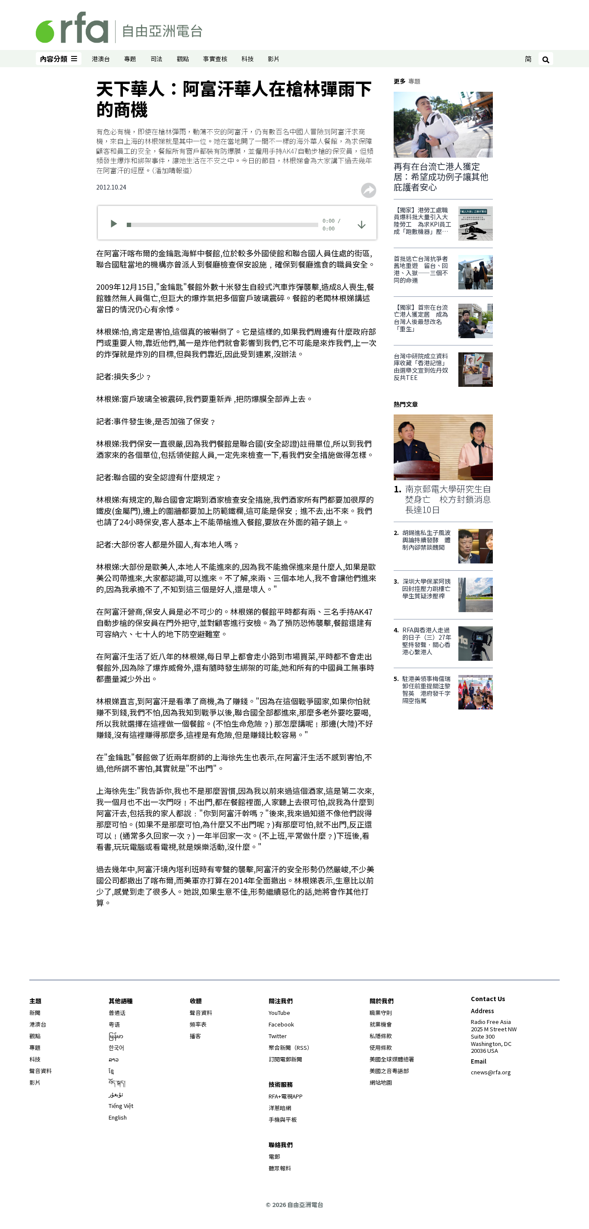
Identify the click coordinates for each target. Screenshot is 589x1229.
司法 (156, 58)
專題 (130, 58)
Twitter (278, 1036)
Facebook (281, 1024)
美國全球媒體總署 (392, 1059)
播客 (195, 1036)
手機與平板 (283, 1119)
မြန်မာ (116, 1036)
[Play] (117, 225)
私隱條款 (381, 1036)
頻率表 (198, 1024)
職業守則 (381, 1012)
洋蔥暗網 (280, 1108)
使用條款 (381, 1047)
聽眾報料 (280, 1168)
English (118, 1117)
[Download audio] (361, 224)
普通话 (117, 1012)
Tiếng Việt (121, 1105)
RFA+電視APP (286, 1096)
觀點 (183, 58)
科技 (247, 58)
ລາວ (114, 1059)
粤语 (114, 1024)
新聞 (35, 1012)
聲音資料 (40, 1071)
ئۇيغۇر (116, 1094)
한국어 (116, 1047)
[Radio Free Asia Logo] (119, 25)
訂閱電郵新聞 (285, 1059)
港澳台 (101, 58)
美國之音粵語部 (389, 1071)
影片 (274, 58)
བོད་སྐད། (117, 1082)
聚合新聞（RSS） (291, 1047)
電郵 (274, 1156)
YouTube (279, 1012)
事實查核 (215, 58)
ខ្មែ (111, 1071)
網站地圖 (381, 1082)
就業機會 (381, 1024)
